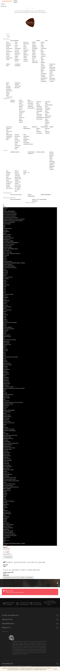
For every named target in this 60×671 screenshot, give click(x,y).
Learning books (7, 236)
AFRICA (38, 40)
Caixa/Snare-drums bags (9, 447)
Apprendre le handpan (8, 501)
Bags (4, 227)
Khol (42, 57)
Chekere (8, 54)
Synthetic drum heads (8, 469)
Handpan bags (6, 441)
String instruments (7, 245)
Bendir (7, 83)
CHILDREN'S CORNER (8, 241)
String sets (30, 101)
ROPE (20, 100)
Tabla (7, 180)
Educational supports (8, 237)
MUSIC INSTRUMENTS (15, 199)
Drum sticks (22, 111)
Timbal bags (9, 136)
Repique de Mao (7, 306)
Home (4, 209)
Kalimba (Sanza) (7, 336)
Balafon (34, 42)
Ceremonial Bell (7, 344)
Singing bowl (6, 341)
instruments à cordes (8, 386)
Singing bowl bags (7, 444)
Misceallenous (6, 239)
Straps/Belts (6, 231)
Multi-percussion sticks (21, 117)
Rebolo (16, 61)
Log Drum (43, 76)
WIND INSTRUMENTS (46, 194)
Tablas (42, 59)
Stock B (5, 256)
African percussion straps (17, 141)
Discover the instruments (9, 534)
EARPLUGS (34, 126)
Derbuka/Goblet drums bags (10, 435)
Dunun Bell (34, 48)
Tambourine (52, 70)
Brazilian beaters (7, 416)
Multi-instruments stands (26, 136)
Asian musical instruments (9, 216)
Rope (4, 225)
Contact (28, 8)
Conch (4, 408)
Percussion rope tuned (8, 429)
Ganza (16, 45)
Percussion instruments (16, 194)
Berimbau (8, 45)
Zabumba (25, 61)
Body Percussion (7, 513)
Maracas (17, 51)
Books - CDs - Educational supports (11, 253)
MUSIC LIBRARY (7, 234)
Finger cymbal (6, 397)
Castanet (43, 67)
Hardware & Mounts (8, 485)
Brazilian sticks (6, 415)
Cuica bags (39, 115)
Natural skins (6, 468)
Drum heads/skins (7, 228)
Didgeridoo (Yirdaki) (8, 404)
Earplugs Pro (6, 472)
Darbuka (8, 86)
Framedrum (52, 68)
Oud (7, 170)
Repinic (25, 46)
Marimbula (17, 53)
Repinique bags (7, 455)
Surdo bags (9, 126)
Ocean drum (18, 86)
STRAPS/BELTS (44, 126)
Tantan (25, 56)
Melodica (43, 79)
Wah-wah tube (6, 383)
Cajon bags (39, 114)
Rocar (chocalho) (7, 310)
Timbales (8, 183)
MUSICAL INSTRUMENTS (9, 211)
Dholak (42, 51)
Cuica (16, 42)
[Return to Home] (57, 583)
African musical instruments (10, 214)
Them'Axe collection (8, 527)
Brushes (21, 122)
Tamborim (25, 54)
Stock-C (5, 258)
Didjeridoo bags (7, 436)
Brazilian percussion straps (17, 136)
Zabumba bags (6, 465)
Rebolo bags (48, 115)
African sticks (6, 418)
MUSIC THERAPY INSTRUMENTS (10, 242)
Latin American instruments (9, 212)
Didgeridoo (52, 166)
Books (25, 170)
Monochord (52, 64)
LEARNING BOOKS (14, 152)
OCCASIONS (6, 255)
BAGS (29, 100)
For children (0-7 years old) (18, 189)
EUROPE (43, 62)
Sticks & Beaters (7, 223)
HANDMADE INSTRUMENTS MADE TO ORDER (14, 263)
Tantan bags (9, 134)
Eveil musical (6, 250)
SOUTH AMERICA (14, 40)
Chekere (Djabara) (7, 327)
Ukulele (8, 186)
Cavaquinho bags (7, 449)
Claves (7, 56)
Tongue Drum (6, 382)
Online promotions (7, 264)
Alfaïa (7, 42)
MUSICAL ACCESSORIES (9, 222)
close (55, 668)
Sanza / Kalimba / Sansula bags (10, 443)
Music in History (7, 526)
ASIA (46, 40)
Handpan (43, 75)
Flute (16, 43)
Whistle (25, 51)
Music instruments (7, 252)
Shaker (51, 65)
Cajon (42, 64)
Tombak (8, 185)
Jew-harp (43, 56)
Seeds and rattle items (8, 328)
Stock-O (5, 259)
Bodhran (51, 155)
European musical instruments (10, 217)
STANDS (51, 126)
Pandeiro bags (6, 452)
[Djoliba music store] (30, 22)
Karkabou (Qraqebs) (8, 394)
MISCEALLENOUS (40, 152)
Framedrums (9, 181)
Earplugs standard (7, 474)
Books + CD (26, 172)
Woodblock (52, 78)
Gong (42, 61)
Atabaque (5, 270)
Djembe (34, 50)
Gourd (33, 43)
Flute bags (47, 108)
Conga (7, 59)
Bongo (7, 46)
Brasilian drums (7, 512)
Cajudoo (43, 65)
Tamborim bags (7, 458)
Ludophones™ (44, 78)
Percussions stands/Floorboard (11, 487)
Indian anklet (6, 342)
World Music (18, 177)
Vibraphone (44, 81)
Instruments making (8, 532)
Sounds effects (6, 335)
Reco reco (25, 42)
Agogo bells (9, 57)
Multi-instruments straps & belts (11, 480)
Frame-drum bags (7, 460)
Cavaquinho (9, 51)
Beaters (21, 120)
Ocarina (17, 54)
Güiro (16, 46)
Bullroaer (17, 87)
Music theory (9, 188)
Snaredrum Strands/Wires (9, 430)
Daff (7, 84)
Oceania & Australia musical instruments (13, 220)
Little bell (43, 54)
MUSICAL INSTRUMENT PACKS (10, 248)
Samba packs (6, 300)
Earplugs (5, 230)
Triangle (25, 59)
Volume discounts (7, 261)
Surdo (24, 53)
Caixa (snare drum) (7, 277)
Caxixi (7, 53)
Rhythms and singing (8, 530)
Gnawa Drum (9, 97)
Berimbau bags (6, 446)
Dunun (33, 51)
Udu (33, 59)
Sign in (33, 8)
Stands (4, 233)
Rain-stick (8, 43)
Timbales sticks (7, 421)
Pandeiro (17, 59)
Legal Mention (5, 666)
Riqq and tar (9, 90)
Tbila (7, 95)
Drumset (51, 153)
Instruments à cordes (8, 294)
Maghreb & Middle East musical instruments (14, 219)
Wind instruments (7, 247)
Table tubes (52, 67)
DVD (24, 174)
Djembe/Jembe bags (8, 438)
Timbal (25, 57)
